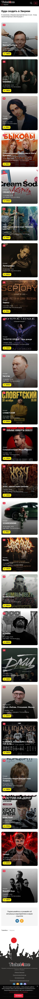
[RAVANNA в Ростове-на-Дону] (19, 76)
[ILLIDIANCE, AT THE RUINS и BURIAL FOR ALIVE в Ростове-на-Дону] (19, 738)
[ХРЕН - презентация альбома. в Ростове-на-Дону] (19, 481)
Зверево (5, 4)
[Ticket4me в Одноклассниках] (22, 921)
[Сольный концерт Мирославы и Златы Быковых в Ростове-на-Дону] (19, 150)
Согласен (19, 995)
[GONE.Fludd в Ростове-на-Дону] (19, 812)
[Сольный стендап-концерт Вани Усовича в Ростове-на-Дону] (19, 775)
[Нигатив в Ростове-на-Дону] (19, 371)
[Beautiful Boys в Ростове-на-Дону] (19, 886)
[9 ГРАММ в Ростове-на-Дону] (19, 628)
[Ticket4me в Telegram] (21, 984)
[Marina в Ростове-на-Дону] (19, 554)
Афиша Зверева (19, 972)
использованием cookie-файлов (18, 992)
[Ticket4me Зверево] (8, 2)
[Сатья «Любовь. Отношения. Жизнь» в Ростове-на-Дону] (19, 702)
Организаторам (19, 978)
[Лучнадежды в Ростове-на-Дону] (19, 260)
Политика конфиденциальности (19, 980)
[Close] (37, 986)
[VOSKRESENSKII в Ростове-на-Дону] (19, 518)
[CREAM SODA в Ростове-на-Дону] (19, 187)
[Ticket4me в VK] (17, 921)
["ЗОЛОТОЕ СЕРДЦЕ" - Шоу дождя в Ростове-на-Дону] (19, 334)
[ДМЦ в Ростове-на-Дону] (19, 665)
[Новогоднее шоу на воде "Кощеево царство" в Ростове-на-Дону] (19, 223)
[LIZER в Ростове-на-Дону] (19, 113)
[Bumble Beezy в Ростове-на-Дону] (19, 591)
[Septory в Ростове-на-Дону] (19, 297)
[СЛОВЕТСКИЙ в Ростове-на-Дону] (19, 407)
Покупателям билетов (19, 975)
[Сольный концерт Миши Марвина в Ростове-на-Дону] (19, 444)
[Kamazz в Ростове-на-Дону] (19, 849)
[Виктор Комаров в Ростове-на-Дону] (19, 40)
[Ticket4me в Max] (25, 984)
